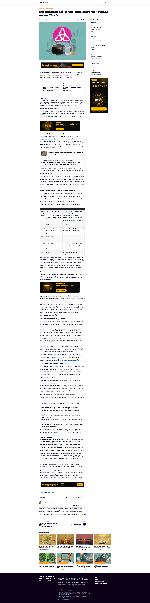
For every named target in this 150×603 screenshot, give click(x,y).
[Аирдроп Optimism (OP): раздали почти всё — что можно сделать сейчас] (102, 558)
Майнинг (93, 47)
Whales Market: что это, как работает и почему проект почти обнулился (59, 164)
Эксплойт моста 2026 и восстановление (73, 85)
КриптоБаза (95, 19)
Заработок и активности (96, 40)
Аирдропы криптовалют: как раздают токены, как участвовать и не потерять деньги (102, 548)
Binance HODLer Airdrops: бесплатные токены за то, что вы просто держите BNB (61, 162)
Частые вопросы (68, 90)
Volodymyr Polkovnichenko (48, 502)
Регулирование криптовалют (96, 74)
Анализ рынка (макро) (95, 58)
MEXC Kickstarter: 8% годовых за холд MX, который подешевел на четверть (60, 158)
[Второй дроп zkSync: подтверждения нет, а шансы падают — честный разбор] (84, 558)
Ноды (92, 49)
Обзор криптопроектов (96, 59)
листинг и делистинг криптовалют (70, 360)
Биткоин (93, 23)
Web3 (92, 70)
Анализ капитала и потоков (96, 56)
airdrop (45, 492)
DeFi (92, 32)
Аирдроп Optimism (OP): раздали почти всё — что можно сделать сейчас (101, 566)
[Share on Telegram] (80, 20)
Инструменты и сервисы (96, 72)
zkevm (53, 492)
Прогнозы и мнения (95, 63)
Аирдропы (93, 41)
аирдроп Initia (54, 186)
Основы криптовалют (95, 29)
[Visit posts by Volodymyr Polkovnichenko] (40, 502)
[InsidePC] (43, 2)
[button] (105, 2)
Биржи (92, 34)
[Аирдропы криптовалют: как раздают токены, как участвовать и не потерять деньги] (102, 539)
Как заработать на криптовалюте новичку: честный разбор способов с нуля (47, 566)
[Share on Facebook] (76, 20)
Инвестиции (93, 36)
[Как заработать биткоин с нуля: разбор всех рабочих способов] (47, 539)
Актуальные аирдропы (96, 43)
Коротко (44, 82)
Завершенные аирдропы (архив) (45, 8)
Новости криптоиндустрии (64, 544)
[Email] (81, 20)
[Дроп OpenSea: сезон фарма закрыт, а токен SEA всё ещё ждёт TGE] (65, 558)
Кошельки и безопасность (96, 27)
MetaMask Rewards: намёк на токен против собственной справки (58, 160)
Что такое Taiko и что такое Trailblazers (51, 85)
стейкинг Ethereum (71, 171)
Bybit (82, 355)
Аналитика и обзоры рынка (96, 52)
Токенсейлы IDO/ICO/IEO (96, 50)
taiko (49, 492)
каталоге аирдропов (57, 95)
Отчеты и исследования (96, 61)
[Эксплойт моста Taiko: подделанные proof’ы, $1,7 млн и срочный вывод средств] (84, 539)
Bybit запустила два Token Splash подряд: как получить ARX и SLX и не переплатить (65, 548)
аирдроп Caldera (46, 186)
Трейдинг (93, 38)
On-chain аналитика (95, 54)
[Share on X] (78, 20)
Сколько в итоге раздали (48, 90)
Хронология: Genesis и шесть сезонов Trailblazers (50, 88)
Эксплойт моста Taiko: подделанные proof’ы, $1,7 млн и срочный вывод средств (83, 548)
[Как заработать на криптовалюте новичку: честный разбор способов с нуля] (47, 558)
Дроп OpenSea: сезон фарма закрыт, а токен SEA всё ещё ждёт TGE (65, 566)
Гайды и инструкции (95, 25)
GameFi (92, 68)
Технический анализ (95, 65)
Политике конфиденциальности (64, 594)
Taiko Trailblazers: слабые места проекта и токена (72, 88)
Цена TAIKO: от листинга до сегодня (72, 83)
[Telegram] (85, 503)
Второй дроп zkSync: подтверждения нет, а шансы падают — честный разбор (83, 566)
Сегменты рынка (94, 67)
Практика (92, 31)
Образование (93, 22)
